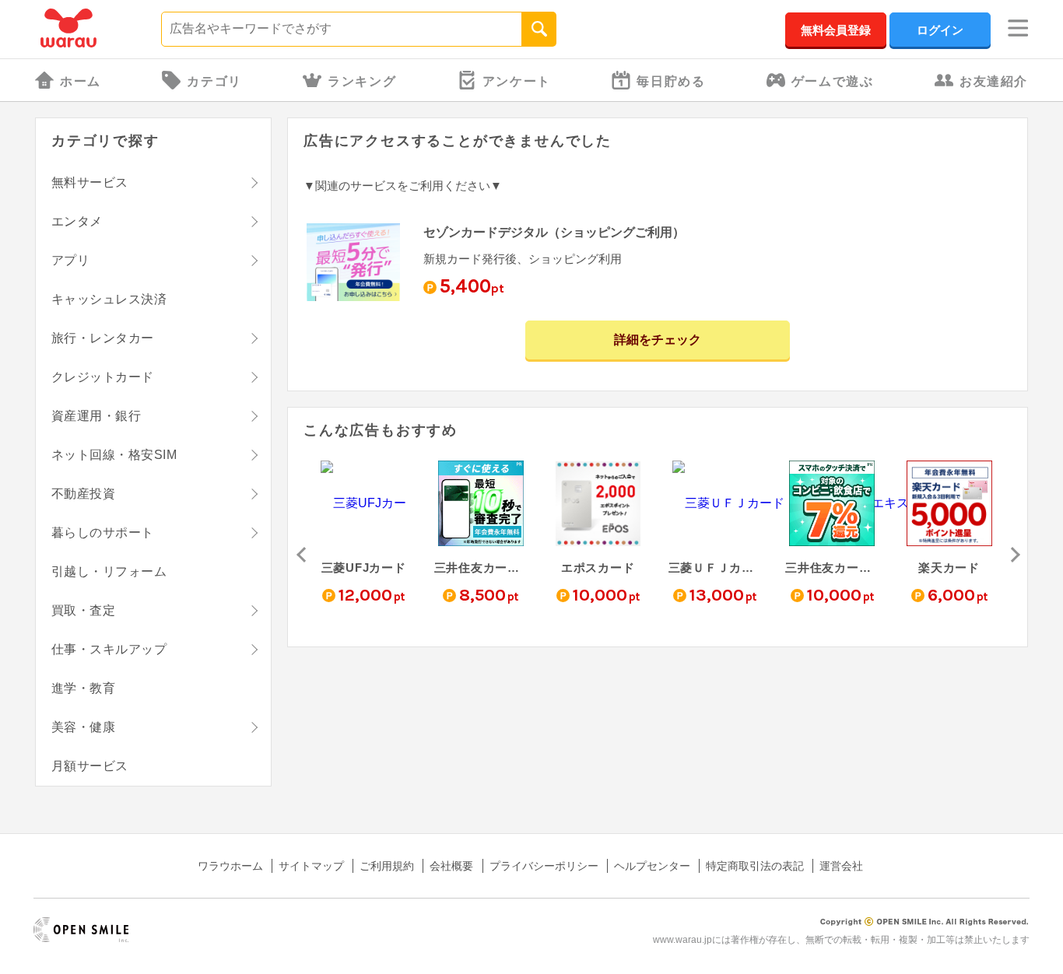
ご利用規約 (387, 866)
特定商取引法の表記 (755, 866)
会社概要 (451, 866)
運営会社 (841, 866)
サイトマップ (311, 866)
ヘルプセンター (652, 866)
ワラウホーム (230, 866)
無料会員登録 (836, 30)
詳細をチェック (657, 339)
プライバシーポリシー (543, 866)
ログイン (940, 30)
